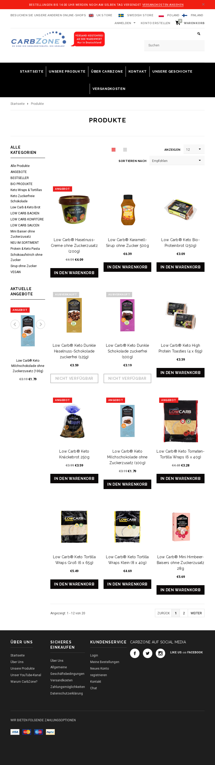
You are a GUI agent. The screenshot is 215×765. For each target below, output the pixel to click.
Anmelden (123, 23)
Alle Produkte (20, 166)
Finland (197, 15)
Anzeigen (172, 149)
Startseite (17, 104)
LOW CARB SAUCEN (24, 225)
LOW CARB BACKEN (24, 213)
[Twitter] (147, 653)
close (203, 4)
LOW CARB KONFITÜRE (27, 219)
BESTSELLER (19, 178)
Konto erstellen (155, 23)
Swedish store (139, 15)
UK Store (104, 15)
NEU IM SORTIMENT (24, 243)
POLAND (173, 15)
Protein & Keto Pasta (25, 249)
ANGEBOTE (18, 172)
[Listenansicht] (125, 149)
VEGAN (15, 272)
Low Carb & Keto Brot (25, 207)
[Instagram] (160, 653)
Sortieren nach (132, 161)
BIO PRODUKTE (21, 184)
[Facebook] (134, 653)
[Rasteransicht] (113, 149)
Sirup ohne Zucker (23, 266)
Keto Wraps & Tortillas (26, 190)
